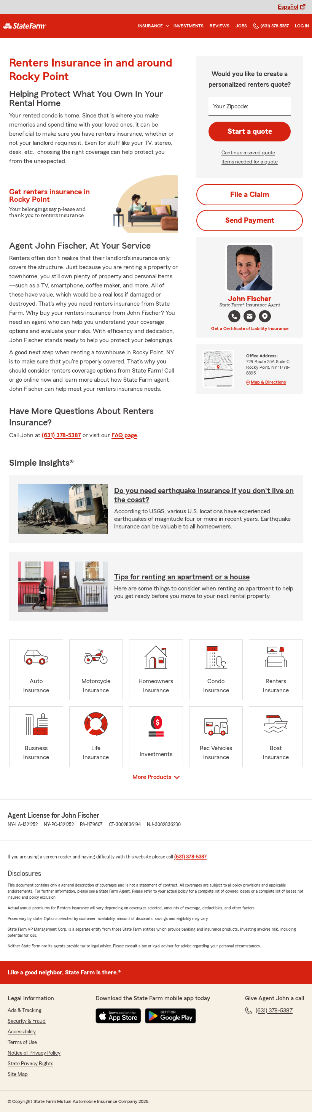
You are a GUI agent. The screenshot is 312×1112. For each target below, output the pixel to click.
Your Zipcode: (230, 106)
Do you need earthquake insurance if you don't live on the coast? (204, 495)
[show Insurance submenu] (166, 26)
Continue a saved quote (248, 152)
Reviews (219, 26)
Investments (189, 26)
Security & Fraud (27, 1021)
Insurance (150, 26)
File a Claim (249, 194)
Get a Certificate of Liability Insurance (249, 328)
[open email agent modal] (250, 317)
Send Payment (249, 220)
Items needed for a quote (249, 162)
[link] (24, 26)
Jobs (241, 26)
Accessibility (22, 1031)
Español (288, 7)
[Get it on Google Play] (170, 1015)
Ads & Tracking (24, 1010)
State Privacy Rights (30, 1063)
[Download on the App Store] (118, 1015)
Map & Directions (268, 382)
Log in (302, 26)
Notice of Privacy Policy (34, 1053)
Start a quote (250, 131)
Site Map (18, 1074)
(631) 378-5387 (275, 26)
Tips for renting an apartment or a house (182, 577)
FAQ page (124, 435)
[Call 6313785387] (234, 316)
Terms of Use (22, 1042)
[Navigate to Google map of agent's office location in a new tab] (265, 316)
